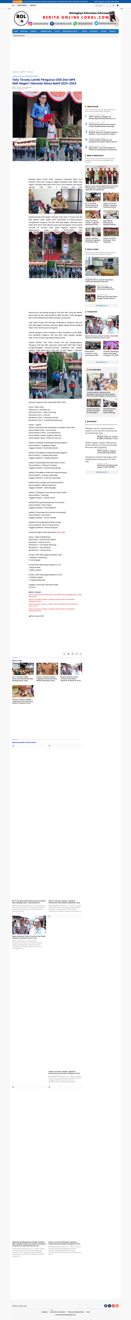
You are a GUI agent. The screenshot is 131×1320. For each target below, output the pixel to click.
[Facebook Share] (64, 654)
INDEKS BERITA (22, 5)
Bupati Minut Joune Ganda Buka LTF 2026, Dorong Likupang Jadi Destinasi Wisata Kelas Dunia (103, 149)
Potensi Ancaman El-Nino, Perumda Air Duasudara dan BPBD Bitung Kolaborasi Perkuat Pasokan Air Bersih (93, 411)
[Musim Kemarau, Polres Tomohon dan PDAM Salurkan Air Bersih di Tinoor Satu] (71, 669)
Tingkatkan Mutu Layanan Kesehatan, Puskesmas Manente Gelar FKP (99, 281)
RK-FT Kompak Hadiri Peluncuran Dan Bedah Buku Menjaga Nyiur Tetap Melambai (55, 595)
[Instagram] (113, 1306)
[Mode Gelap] (118, 5)
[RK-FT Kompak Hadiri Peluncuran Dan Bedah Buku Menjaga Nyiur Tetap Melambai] (23, 669)
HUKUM (84, 31)
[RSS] (117, 1306)
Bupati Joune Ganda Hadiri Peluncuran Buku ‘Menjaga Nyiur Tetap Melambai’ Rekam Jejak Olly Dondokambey (101, 188)
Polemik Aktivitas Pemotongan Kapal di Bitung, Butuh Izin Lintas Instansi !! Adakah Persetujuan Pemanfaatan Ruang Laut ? (110, 411)
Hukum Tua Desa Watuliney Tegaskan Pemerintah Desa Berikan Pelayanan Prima (64, 1243)
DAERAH (33, 31)
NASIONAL (24, 31)
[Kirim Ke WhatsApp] (80, 654)
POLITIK (57, 31)
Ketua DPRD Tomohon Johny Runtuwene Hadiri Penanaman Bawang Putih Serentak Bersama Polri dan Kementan (92, 353)
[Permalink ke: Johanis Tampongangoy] (14, 88)
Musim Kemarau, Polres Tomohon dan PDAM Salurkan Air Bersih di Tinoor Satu (53, 605)
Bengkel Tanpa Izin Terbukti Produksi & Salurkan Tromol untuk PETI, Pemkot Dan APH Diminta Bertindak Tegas (103, 133)
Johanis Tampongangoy (24, 87)
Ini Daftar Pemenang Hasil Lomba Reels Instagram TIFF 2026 (111, 353)
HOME (16, 31)
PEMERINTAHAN (46, 31)
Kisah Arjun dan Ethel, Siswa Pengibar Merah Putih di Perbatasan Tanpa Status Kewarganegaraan (107, 297)
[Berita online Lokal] (65, 18)
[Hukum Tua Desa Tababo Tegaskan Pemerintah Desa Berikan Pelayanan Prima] (47, 669)
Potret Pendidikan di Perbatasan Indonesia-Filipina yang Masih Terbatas (107, 288)
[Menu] (13, 5)
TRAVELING (94, 31)
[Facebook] (105, 1306)
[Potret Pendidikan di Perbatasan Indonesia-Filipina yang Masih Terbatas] (90, 289)
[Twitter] (109, 1306)
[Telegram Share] (76, 654)
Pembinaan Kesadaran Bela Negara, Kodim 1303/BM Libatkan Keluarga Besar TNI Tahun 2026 (102, 125)
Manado (21, 76)
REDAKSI (33, 5)
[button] (114, 5)
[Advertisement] (65, 54)
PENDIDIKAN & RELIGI (70, 31)
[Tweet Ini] (68, 654)
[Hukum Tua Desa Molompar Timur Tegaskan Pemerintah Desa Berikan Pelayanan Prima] (111, 232)
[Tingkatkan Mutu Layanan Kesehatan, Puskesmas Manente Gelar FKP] (102, 266)
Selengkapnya (101, 305)
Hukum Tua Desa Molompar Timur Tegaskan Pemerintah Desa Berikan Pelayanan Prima (110, 240)
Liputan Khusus (19, 36)
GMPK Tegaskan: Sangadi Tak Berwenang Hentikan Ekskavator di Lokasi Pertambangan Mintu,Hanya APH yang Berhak (87, 1)
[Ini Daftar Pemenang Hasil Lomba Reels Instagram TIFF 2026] (111, 345)
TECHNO (104, 31)
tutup (9, 9)
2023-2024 (61, 532)
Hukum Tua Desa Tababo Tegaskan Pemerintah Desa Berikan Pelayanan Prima (52, 600)
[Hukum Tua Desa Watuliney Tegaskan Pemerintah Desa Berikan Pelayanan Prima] (65, 1163)
